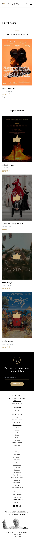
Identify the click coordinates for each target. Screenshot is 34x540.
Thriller (17, 448)
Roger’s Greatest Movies (17, 398)
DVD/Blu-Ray (17, 472)
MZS (17, 462)
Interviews (17, 467)
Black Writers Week (17, 477)
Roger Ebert (17, 485)
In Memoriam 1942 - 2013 (17, 514)
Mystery (17, 435)
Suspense (17, 445)
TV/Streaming (17, 482)
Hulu (17, 432)
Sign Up (17, 410)
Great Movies (17, 460)
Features (17, 480)
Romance (17, 440)
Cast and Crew (17, 403)
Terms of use (17, 534)
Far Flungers (17, 465)
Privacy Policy (17, 536)
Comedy (17, 422)
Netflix (17, 437)
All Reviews (17, 401)
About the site (17, 494)
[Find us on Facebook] (14, 506)
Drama (17, 427)
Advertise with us (17, 500)
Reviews (17, 455)
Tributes (17, 470)
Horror (17, 430)
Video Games (17, 475)
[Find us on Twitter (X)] (20, 506)
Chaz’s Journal (17, 457)
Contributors (17, 502)
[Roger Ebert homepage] (11, 3)
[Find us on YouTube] (17, 506)
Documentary (17, 425)
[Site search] (27, 4)
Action (17, 417)
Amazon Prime (17, 420)
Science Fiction (17, 443)
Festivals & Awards (17, 488)
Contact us (17, 497)
